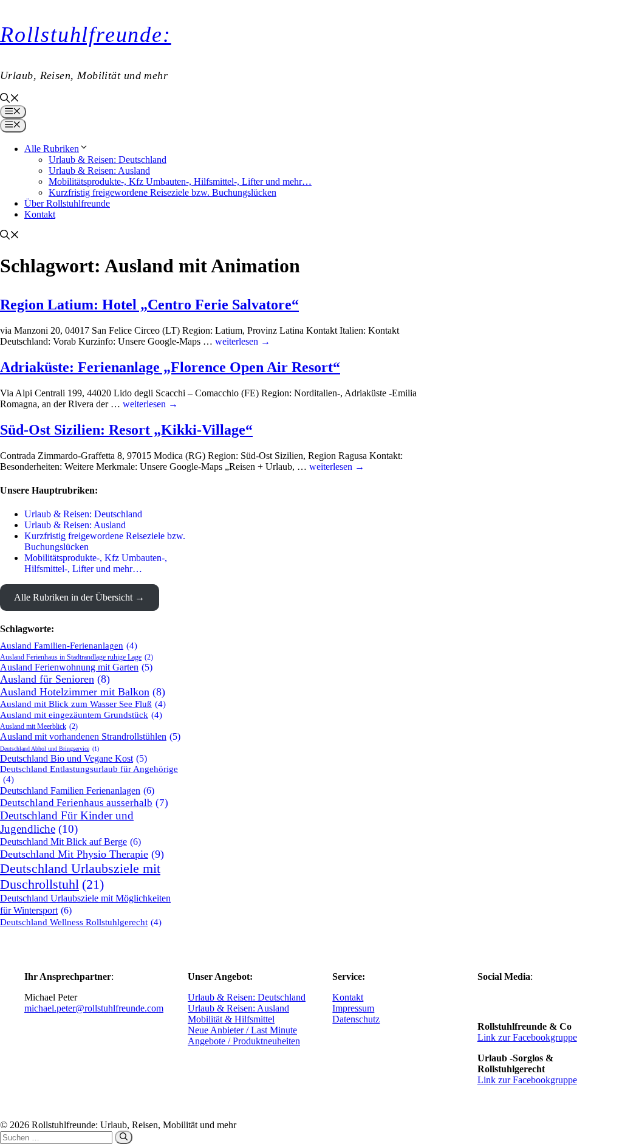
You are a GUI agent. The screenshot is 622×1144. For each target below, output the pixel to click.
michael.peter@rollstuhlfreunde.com (93, 1008)
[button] (9, 99)
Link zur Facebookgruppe (527, 1037)
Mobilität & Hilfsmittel (231, 1019)
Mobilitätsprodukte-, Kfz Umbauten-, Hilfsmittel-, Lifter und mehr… (180, 181)
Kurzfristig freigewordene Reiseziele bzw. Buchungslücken (162, 192)
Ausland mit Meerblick (39, 726)
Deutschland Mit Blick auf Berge (70, 841)
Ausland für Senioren (55, 679)
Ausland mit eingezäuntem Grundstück (81, 715)
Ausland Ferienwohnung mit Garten (76, 667)
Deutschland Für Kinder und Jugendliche (67, 822)
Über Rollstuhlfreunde (67, 203)
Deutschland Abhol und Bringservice (49, 748)
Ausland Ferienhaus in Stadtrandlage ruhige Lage (76, 657)
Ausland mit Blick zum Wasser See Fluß (83, 704)
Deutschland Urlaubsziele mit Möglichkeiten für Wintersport (85, 904)
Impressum (353, 1008)
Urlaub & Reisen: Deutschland (107, 159)
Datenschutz (356, 1019)
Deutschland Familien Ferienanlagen (77, 790)
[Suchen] (123, 1137)
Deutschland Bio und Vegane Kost (73, 758)
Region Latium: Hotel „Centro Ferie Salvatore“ (149, 304)
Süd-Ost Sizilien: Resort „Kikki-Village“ (126, 430)
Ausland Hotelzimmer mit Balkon (82, 692)
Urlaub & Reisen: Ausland (99, 170)
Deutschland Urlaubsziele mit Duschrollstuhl (80, 876)
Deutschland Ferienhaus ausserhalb (84, 802)
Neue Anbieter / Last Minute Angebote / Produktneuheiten (244, 1035)
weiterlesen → (242, 341)
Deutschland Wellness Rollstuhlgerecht (81, 922)
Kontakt (39, 214)
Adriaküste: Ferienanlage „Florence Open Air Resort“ (170, 367)
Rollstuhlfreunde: (85, 34)
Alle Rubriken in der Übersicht (73, 597)
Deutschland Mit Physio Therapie (82, 854)
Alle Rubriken (51, 148)
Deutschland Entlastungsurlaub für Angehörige (89, 774)
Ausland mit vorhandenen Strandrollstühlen (90, 736)
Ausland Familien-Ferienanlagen (68, 645)
